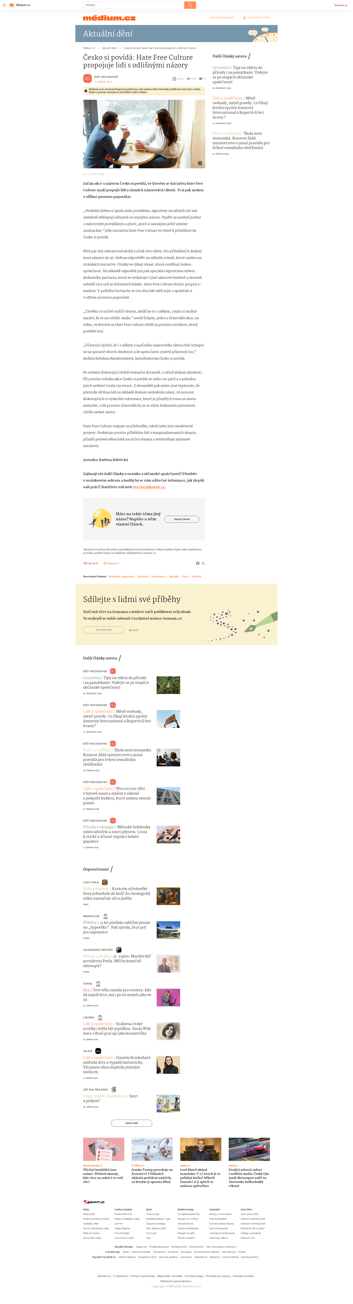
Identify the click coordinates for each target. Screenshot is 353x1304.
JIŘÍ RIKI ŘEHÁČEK (95, 1089)
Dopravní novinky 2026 (253, 1223)
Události (196, 576)
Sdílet (194, 78)
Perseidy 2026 (178, 1246)
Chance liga (152, 1214)
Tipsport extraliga (155, 1223)
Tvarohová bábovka (188, 1228)
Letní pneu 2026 (249, 1214)
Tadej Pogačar (122, 1228)
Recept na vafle (186, 1233)
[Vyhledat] (190, 5)
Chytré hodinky (230, 1257)
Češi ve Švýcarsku (218, 1228)
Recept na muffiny (188, 1218)
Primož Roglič (122, 1233)
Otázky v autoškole (251, 1233)
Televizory (215, 1257)
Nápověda (163, 1276)
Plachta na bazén (141, 1252)
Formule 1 (151, 1233)
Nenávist (143, 576)
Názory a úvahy (96, 956)
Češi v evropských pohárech (221, 1246)
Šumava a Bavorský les (221, 1223)
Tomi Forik (91, 882)
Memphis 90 (91, 916)
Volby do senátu (91, 1233)
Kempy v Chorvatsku (220, 1214)
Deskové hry (200, 1257)
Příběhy (90, 923)
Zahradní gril (229, 1252)
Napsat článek (182, 519)
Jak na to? (133, 630)
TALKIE (87, 1051)
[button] (144, 134)
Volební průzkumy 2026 (96, 1218)
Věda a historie (96, 889)
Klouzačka (186, 1252)
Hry (86, 990)
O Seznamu (120, 1276)
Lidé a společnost (227, 98)
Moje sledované (222, 17)
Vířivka (241, 1252)
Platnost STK (247, 1238)
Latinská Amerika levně (222, 1233)
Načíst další (131, 1123)
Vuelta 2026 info (123, 1214)
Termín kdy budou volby (96, 1228)
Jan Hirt (119, 1223)
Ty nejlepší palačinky (189, 1214)
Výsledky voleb (91, 1223)
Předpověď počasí (159, 1246)
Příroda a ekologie (98, 827)
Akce (185, 576)
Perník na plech (186, 1238)
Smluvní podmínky (142, 1276)
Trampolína (159, 1252)
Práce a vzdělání (226, 134)
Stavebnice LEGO (147, 1257)
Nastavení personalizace (175, 1281)
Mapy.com (141, 1246)
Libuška (88, 1017)
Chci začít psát (258, 17)
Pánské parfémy (250, 1257)
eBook (180, 78)
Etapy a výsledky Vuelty (127, 1218)
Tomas (87, 983)
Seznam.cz (340, 5)
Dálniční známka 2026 (253, 1218)
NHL (148, 1238)
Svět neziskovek (106, 77)
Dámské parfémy (168, 1257)
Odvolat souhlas (243, 1276)
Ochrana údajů (194, 1276)
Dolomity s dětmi (218, 1238)
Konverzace (158, 576)
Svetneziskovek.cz (149, 487)
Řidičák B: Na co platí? (253, 1228)
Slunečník (173, 1252)
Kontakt (177, 1276)
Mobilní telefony (127, 1257)
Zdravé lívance (185, 1223)
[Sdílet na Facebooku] (198, 563)
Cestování (221, 68)
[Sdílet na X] (203, 563)
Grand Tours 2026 (124, 1238)
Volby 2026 (89, 1214)
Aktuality (174, 576)
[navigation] (4, 5)
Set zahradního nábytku (207, 1252)
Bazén (126, 1252)
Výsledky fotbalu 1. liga (158, 1218)
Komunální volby (92, 1238)
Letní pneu (186, 1257)
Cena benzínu (196, 1246)
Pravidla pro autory (218, 1276)
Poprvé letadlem (218, 1218)
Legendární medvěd (98, 949)
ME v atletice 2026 (156, 1228)
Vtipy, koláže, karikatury (104, 1096)
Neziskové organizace (121, 576)
